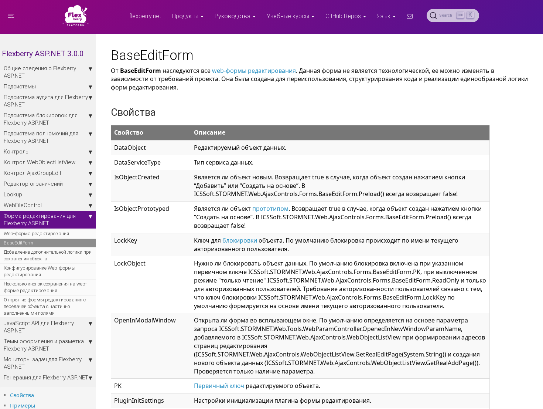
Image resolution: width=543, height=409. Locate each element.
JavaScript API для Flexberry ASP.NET (39, 327)
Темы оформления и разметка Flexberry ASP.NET (44, 345)
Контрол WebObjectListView (39, 162)
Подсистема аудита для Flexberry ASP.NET (46, 101)
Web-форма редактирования (36, 233)
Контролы (17, 151)
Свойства (22, 395)
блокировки (239, 240)
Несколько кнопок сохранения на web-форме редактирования (45, 287)
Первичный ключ (219, 386)
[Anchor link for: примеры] (37, 405)
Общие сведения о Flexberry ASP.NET (40, 72)
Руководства (233, 16)
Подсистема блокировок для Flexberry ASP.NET (41, 119)
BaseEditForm (18, 243)
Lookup (13, 194)
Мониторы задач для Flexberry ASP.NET (43, 363)
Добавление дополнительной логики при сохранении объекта (48, 255)
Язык (384, 16)
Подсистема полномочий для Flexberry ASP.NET (41, 137)
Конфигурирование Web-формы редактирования (39, 271)
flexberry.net (145, 16)
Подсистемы (20, 86)
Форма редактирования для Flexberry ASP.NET (40, 219)
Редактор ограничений (33, 183)
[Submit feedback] (409, 16)
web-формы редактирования (254, 71)
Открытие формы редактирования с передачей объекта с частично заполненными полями (45, 306)
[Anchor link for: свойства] (36, 395)
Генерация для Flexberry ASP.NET (46, 377)
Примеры (22, 405)
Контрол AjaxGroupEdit (32, 172)
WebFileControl (23, 205)
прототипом (270, 208)
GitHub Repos (343, 16)
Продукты (186, 16)
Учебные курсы (289, 16)
